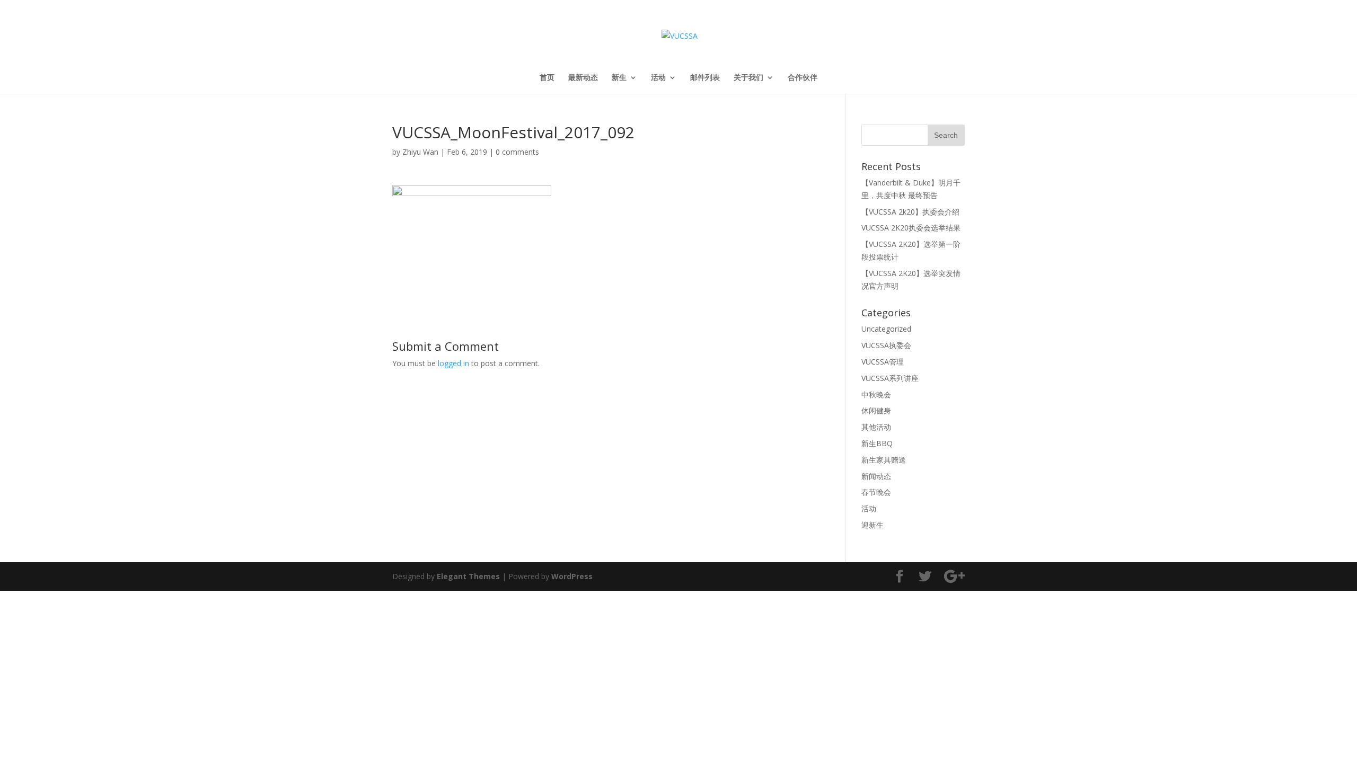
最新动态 (583, 78)
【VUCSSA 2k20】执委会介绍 (910, 212)
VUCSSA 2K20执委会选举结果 (911, 228)
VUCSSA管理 (882, 362)
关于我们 (748, 78)
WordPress (572, 576)
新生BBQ (877, 443)
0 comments (517, 152)
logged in (453, 363)
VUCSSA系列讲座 (890, 378)
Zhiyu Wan (420, 152)
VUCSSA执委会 (886, 345)
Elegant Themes (468, 576)
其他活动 (876, 427)
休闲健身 (876, 410)
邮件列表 (705, 78)
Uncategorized (886, 329)
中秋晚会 (876, 394)
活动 (658, 78)
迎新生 (872, 525)
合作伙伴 (802, 78)
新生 (619, 78)
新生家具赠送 (883, 460)
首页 (547, 78)
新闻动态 (876, 476)
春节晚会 (876, 492)
